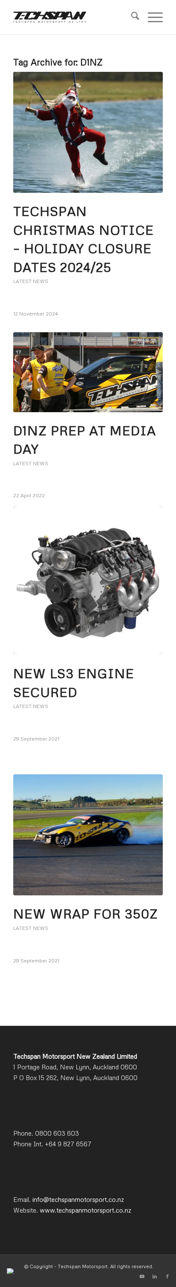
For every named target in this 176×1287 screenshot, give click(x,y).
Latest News (30, 281)
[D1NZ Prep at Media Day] (88, 372)
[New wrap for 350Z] (88, 834)
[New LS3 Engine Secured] (88, 580)
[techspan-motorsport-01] (73, 17)
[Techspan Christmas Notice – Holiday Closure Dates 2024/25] (88, 132)
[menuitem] (131, 17)
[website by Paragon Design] (11, 1271)
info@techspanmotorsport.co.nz (78, 1199)
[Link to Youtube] (141, 1276)
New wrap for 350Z (85, 913)
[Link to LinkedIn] (154, 1276)
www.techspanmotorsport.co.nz (85, 1210)
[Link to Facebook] (167, 1276)
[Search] (131, 17)
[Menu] (151, 17)
